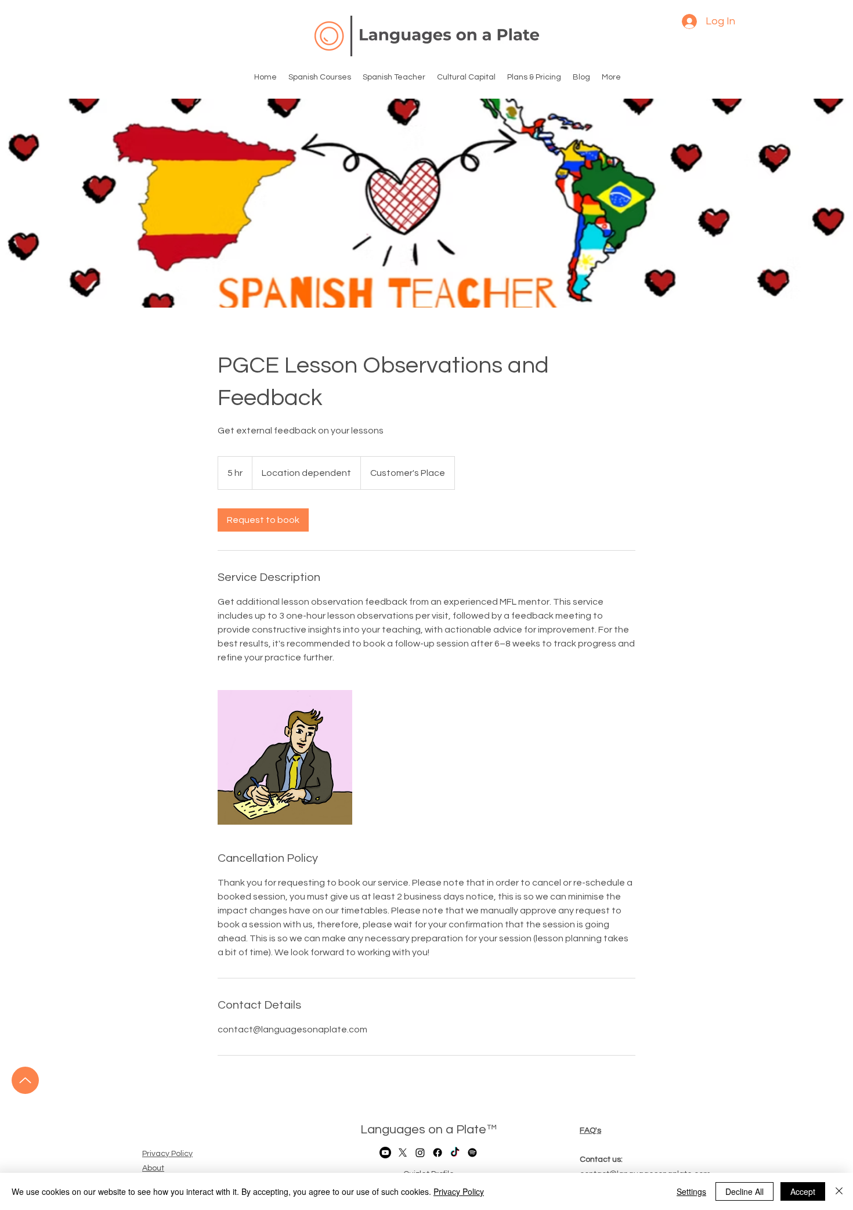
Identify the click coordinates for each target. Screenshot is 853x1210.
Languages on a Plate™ (428, 1129)
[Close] (839, 1191)
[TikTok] (455, 1152)
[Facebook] (437, 1152)
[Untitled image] (285, 757)
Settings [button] (691, 1191)
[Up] (25, 1080)
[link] (263, 520)
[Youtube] (385, 1152)
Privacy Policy (458, 1191)
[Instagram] (420, 1152)
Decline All (744, 1191)
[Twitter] (403, 1152)
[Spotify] (472, 1152)
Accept (802, 1191)
